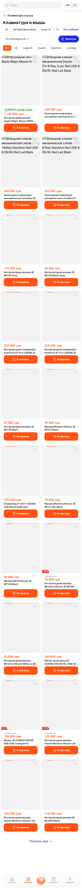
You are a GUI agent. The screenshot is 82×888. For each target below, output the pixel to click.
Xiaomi (42, 48)
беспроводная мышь (24, 29)
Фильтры (70, 38)
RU (68, 5)
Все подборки (71, 29)
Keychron (56, 48)
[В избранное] (35, 60)
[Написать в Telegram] (41, 880)
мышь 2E (46, 29)
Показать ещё (39, 841)
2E (6, 29)
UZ (75, 5)
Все (7, 48)
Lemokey (71, 48)
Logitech (27, 48)
